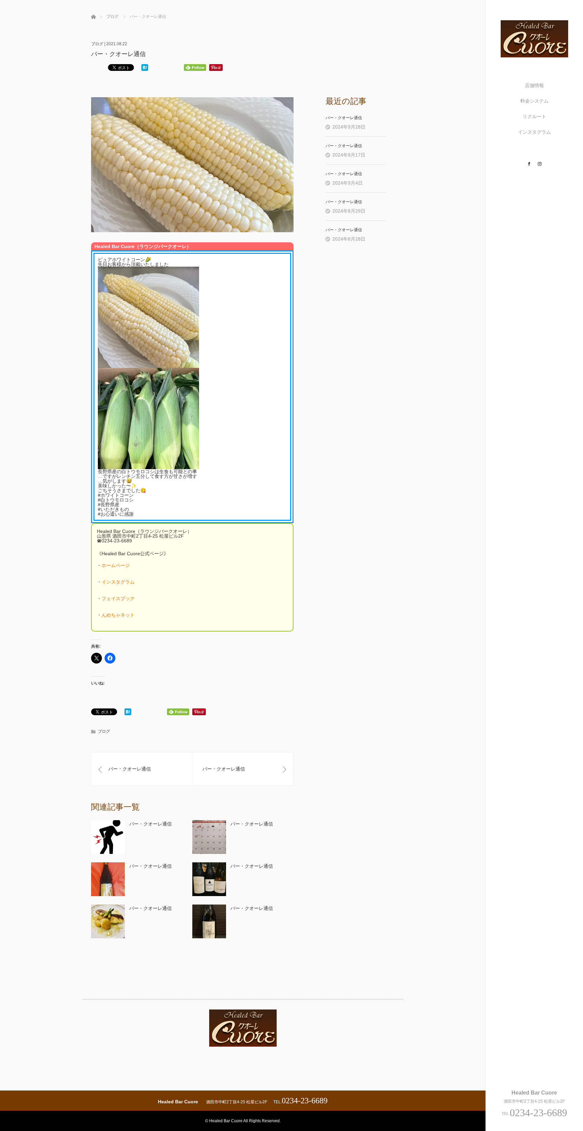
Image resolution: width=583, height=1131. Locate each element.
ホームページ (116, 565)
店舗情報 (534, 85)
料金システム (534, 101)
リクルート (534, 116)
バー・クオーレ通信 (150, 824)
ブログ (97, 44)
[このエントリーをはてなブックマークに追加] (144, 68)
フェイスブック (118, 598)
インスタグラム (534, 132)
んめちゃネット (118, 615)
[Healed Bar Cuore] (534, 54)
